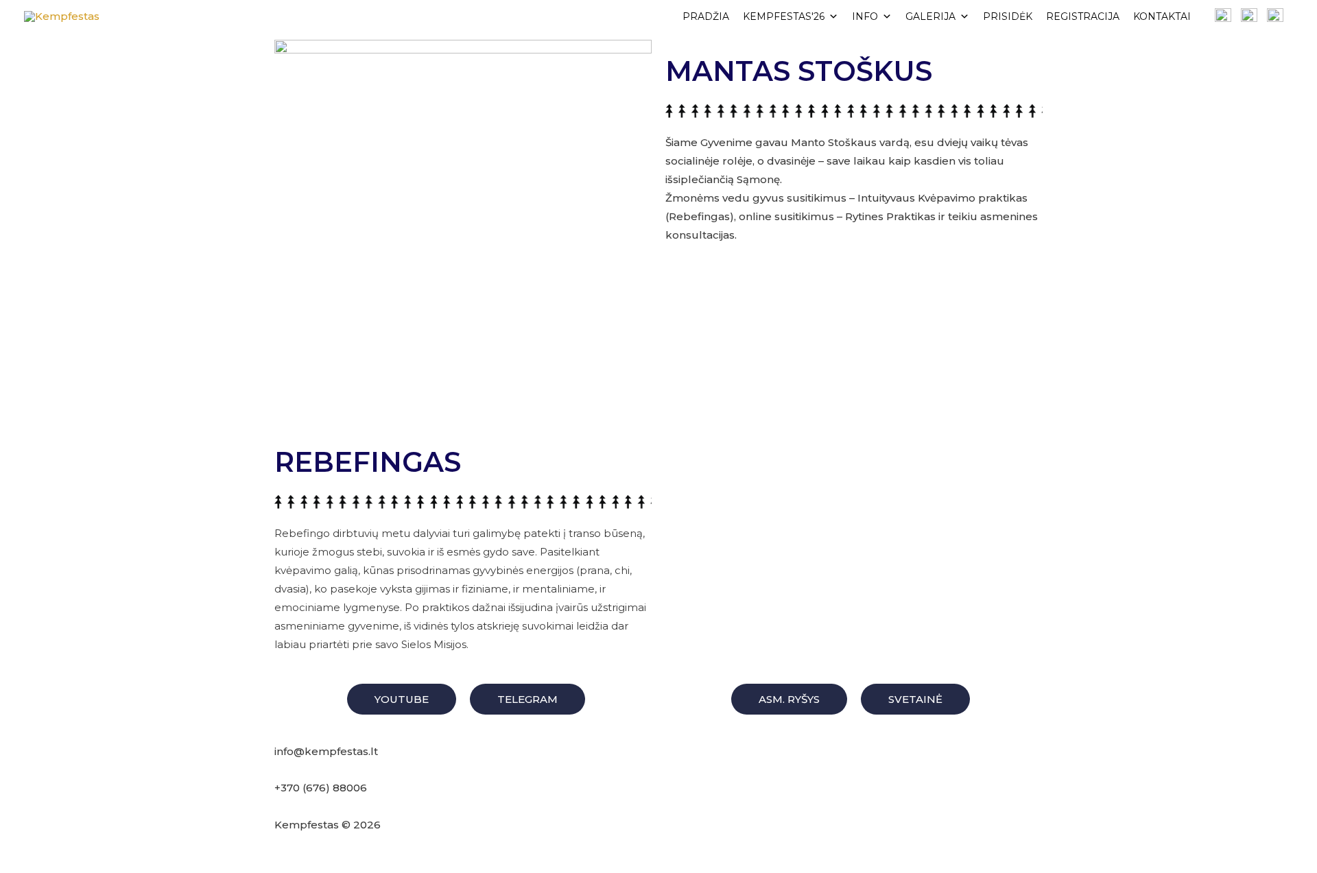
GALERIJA (930, 16)
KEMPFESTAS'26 (783, 16)
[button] (401, 699)
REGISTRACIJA (1082, 16)
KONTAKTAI (1162, 16)
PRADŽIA (706, 16)
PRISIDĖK (1007, 16)
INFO (865, 16)
